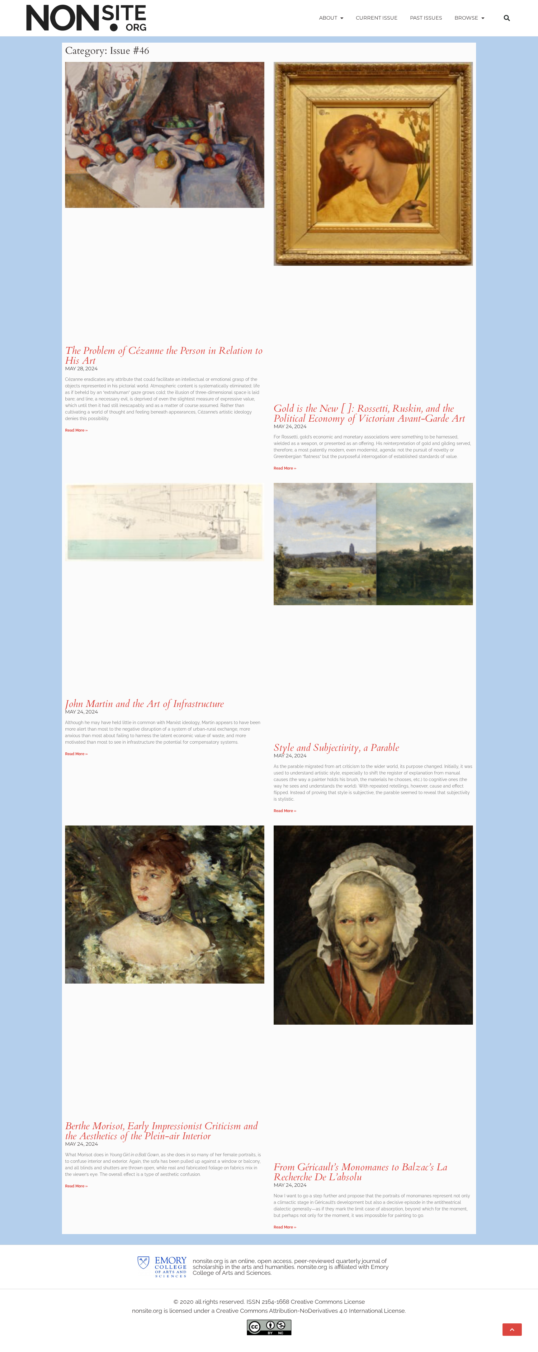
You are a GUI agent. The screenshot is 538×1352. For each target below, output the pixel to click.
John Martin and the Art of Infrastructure (144, 704)
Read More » (76, 430)
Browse (466, 18)
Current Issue (377, 18)
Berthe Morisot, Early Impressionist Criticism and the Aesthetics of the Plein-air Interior (161, 1131)
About (328, 18)
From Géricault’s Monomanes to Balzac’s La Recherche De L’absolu (360, 1172)
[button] (507, 18)
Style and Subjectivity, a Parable (336, 748)
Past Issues (426, 18)
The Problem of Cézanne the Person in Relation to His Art (163, 355)
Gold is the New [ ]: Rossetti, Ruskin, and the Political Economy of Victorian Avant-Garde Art (369, 413)
